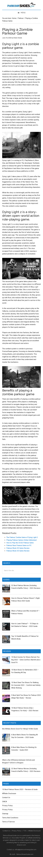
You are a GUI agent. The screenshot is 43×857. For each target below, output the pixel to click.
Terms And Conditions (10, 818)
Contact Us (6, 798)
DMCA (4, 802)
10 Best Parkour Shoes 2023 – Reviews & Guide (20, 789)
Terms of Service (8, 822)
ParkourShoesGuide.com (24, 854)
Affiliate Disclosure (9, 793)
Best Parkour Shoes (21, 5)
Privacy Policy (7, 806)
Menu (23, 13)
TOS (24, 831)
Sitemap (5, 814)
